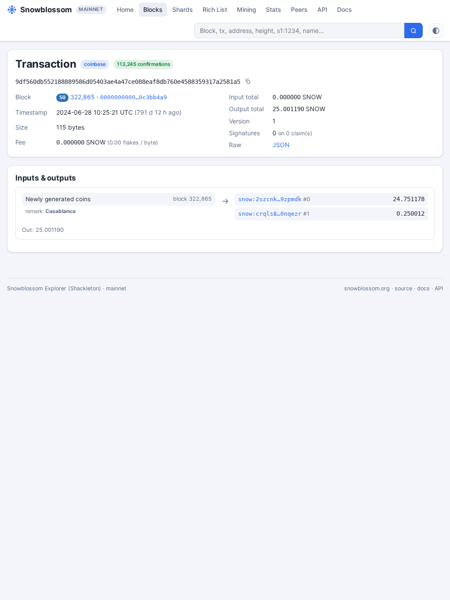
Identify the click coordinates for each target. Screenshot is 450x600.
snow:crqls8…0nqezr (269, 213)
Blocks (153, 9)
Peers (299, 9)
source (403, 288)
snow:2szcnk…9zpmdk (269, 199)
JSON (281, 144)
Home (125, 9)
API (322, 9)
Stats (273, 9)
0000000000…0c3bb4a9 (133, 97)
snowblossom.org (367, 288)
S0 (62, 97)
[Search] (413, 30)
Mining (246, 9)
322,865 (82, 97)
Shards (182, 9)
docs (423, 288)
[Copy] (248, 82)
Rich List (215, 9)
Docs (344, 9)
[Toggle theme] (436, 31)
